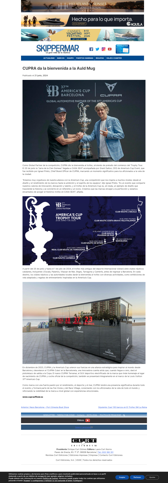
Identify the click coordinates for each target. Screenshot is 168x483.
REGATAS (100, 58)
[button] (124, 415)
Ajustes (152, 477)
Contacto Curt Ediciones (110, 455)
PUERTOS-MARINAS (84, 58)
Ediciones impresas (79, 455)
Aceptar (122, 477)
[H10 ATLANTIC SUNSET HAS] (82, 11)
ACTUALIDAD (49, 58)
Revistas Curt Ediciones (57, 455)
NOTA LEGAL (92, 415)
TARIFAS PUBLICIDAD (66, 415)
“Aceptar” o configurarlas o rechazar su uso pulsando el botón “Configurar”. (53, 481)
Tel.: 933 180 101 (105, 452)
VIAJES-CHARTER (114, 58)
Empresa (93, 455)
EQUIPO (70, 58)
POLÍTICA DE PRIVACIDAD (110, 415)
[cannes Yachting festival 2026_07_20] (82, 40)
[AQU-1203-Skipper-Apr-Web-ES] (82, 26)
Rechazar (137, 477)
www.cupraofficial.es (33, 397)
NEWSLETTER (49, 415)
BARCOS (60, 58)
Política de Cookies (50, 478)
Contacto (80, 415)
